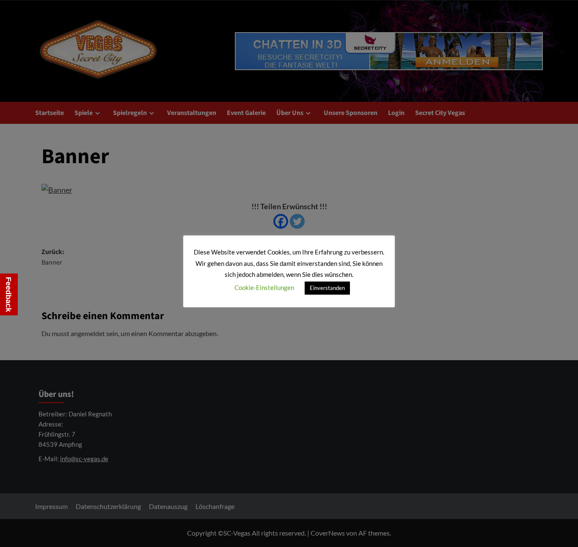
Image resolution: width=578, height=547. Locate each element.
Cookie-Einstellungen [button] (264, 287)
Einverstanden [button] (327, 287)
